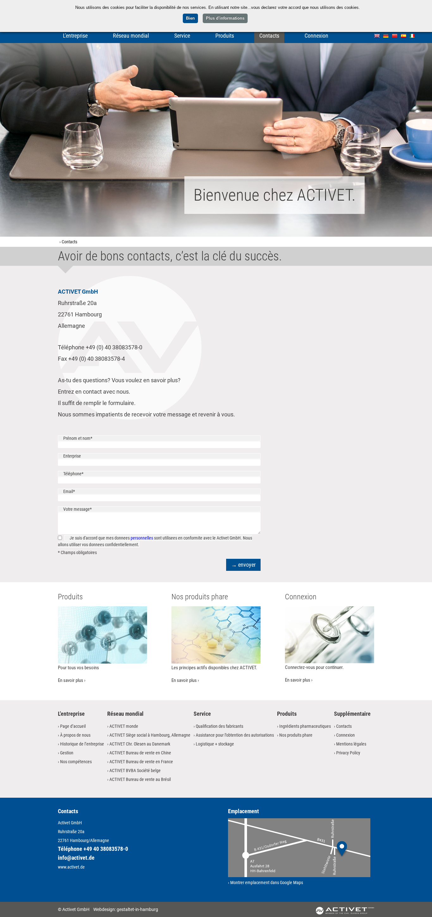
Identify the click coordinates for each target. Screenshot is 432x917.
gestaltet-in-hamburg (137, 909)
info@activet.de (76, 857)
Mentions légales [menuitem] (351, 743)
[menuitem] (377, 35)
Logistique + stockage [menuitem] (215, 743)
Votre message (77, 509)
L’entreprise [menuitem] (75, 35)
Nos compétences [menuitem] (76, 761)
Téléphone (73, 474)
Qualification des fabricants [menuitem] (219, 726)
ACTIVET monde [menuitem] (123, 726)
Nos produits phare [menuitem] (295, 735)
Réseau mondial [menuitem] (131, 35)
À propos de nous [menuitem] (75, 735)
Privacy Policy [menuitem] (348, 752)
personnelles (142, 537)
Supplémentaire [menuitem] (352, 713)
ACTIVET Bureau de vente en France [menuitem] (141, 761)
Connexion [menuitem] (316, 35)
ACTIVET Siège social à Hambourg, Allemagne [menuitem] (149, 735)
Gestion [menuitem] (66, 752)
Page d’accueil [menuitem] (73, 726)
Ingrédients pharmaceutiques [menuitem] (305, 726)
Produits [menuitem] (224, 35)
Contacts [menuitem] (269, 35)
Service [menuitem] (182, 35)
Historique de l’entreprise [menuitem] (82, 743)
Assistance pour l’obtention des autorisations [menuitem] (235, 735)
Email (72, 491)
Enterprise (72, 455)
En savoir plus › (71, 680)
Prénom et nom (77, 438)
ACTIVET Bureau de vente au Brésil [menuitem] (140, 779)
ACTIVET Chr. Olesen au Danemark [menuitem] (139, 743)
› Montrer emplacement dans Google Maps (265, 882)
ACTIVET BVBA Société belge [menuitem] (135, 770)
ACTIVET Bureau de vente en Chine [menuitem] (140, 752)
